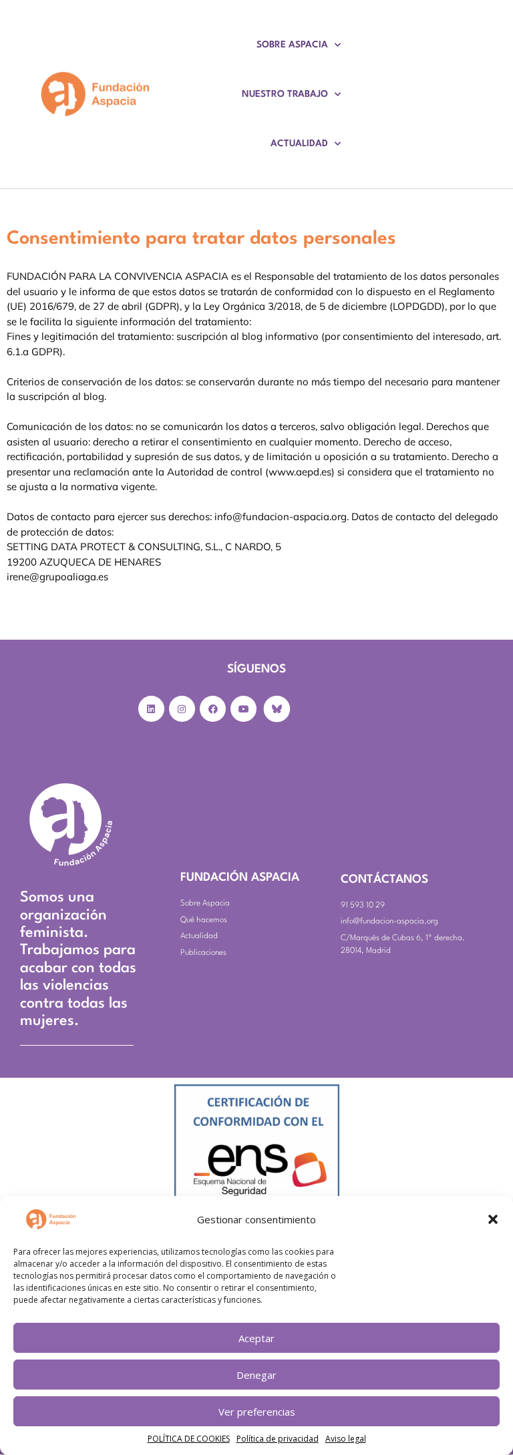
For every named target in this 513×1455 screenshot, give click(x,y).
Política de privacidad (277, 1438)
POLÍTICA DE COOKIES (189, 1438)
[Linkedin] (151, 709)
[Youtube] (243, 709)
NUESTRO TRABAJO (285, 94)
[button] (493, 1219)
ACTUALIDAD (299, 143)
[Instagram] (182, 709)
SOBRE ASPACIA (292, 44)
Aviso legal (345, 1438)
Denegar (256, 1375)
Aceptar (256, 1338)
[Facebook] (213, 709)
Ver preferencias (256, 1411)
